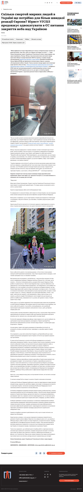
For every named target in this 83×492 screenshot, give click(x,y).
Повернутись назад (7, 9)
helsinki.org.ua (73, 475)
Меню (79, 2)
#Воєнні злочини (36, 39)
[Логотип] (4, 3)
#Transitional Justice (8, 39)
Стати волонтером (69, 480)
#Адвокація (19, 39)
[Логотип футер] (7, 478)
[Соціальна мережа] (45, 2)
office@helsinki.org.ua (26, 478)
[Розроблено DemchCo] (79, 488)
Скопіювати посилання (56, 453)
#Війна (27, 39)
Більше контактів (23, 481)
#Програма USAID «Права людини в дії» (13, 42)
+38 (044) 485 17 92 (25, 475)
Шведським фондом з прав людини (30, 59)
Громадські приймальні (66, 2)
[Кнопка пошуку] (57, 2)
